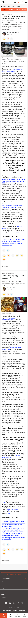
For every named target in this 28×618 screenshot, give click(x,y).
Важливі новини (7, 610)
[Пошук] (22, 2)
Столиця (15, 610)
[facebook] (6, 603)
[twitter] (14, 603)
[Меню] (26, 2)
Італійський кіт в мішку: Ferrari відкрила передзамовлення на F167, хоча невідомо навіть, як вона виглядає (13, 242)
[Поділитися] (7, 38)
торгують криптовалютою (8, 319)
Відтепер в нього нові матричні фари (12, 70)
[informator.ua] (3, 2)
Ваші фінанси (22, 610)
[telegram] (18, 603)
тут (17, 232)
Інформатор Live (12, 510)
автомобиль (5, 266)
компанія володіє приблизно (11, 348)
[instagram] (10, 603)
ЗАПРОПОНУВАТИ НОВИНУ (14, 574)
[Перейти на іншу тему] (19, 2)
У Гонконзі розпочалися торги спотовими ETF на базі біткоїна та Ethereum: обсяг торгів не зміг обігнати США (13, 523)
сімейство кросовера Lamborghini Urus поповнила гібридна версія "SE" (13, 181)
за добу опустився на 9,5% (11, 456)
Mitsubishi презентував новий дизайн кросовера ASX (12, 206)
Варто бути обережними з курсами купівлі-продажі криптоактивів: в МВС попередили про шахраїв (13, 536)
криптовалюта (5, 560)
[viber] (22, 603)
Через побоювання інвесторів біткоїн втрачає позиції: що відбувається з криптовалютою (13, 530)
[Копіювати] (11, 38)
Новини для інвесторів (15, 9)
